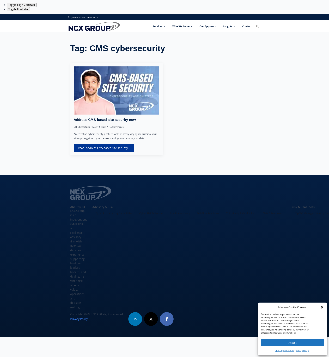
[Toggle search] (257, 26)
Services (157, 26)
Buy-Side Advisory (179, 213)
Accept (292, 342)
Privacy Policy (302, 350)
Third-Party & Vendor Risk (241, 213)
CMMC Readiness (273, 213)
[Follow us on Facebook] (167, 319)
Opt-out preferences (284, 350)
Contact (247, 26)
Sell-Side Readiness (208, 213)
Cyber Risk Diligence (151, 213)
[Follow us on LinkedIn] (135, 319)
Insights (227, 26)
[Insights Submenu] (235, 26)
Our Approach (207, 26)
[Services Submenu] (165, 26)
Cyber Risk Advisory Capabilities (114, 213)
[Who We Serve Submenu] (193, 26)
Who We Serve (181, 26)
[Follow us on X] (151, 319)
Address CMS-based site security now (105, 119)
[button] (322, 307)
